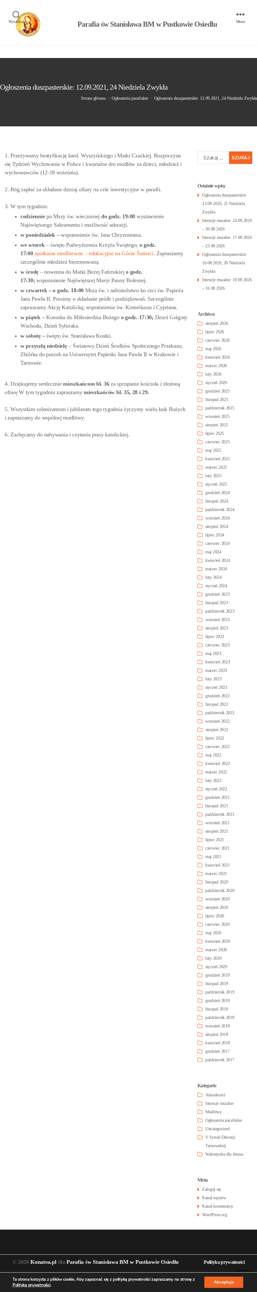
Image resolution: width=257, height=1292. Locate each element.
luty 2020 (213, 958)
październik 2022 (219, 712)
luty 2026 (213, 374)
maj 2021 (213, 856)
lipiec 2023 (214, 636)
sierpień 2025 (216, 425)
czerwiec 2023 (217, 645)
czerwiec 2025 (217, 442)
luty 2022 (213, 780)
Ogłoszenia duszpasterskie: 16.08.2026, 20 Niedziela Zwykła (224, 263)
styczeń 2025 (216, 484)
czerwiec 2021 (217, 848)
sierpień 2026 (216, 323)
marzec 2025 (216, 467)
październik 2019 (219, 992)
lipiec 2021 (214, 839)
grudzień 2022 (217, 695)
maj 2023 (213, 653)
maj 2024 (213, 552)
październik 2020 (219, 890)
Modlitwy (213, 1112)
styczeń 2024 (216, 585)
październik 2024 (219, 509)
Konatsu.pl (43, 1262)
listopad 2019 (216, 983)
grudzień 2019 (217, 975)
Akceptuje (224, 1282)
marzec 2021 (216, 873)
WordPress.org (214, 1214)
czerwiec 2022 (217, 746)
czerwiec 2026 (217, 340)
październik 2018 (219, 1017)
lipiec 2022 (214, 738)
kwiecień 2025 (217, 458)
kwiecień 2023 (217, 662)
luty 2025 (213, 475)
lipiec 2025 (214, 433)
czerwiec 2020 (217, 924)
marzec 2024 (216, 569)
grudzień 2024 (217, 492)
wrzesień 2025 (217, 416)
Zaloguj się (211, 1189)
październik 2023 (219, 611)
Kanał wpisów (214, 1197)
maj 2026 (213, 348)
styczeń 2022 (216, 789)
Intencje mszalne (219, 1103)
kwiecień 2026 (217, 357)
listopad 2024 (216, 501)
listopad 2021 (216, 806)
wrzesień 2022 (217, 721)
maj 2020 (213, 933)
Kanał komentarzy (217, 1206)
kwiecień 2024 (217, 560)
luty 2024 (213, 577)
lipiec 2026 (214, 332)
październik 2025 (219, 408)
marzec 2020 (216, 949)
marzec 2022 (216, 772)
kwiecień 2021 (217, 865)
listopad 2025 (216, 399)
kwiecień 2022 (217, 763)
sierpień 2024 (216, 526)
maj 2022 (213, 755)
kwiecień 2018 (217, 1043)
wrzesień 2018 (217, 1026)
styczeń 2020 (216, 966)
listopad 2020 (216, 882)
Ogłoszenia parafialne (223, 1120)
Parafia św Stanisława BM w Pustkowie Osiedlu (122, 1262)
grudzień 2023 (217, 594)
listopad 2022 (216, 704)
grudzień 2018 (217, 1000)
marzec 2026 (216, 365)
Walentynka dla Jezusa (224, 1154)
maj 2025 (213, 450)
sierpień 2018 (216, 1034)
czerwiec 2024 (217, 543)
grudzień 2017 (217, 1051)
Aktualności (215, 1095)
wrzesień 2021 (217, 822)
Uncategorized (217, 1128)
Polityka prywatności (224, 1262)
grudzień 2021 (217, 797)
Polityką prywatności (31, 1285)
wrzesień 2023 (217, 619)
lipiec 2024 (214, 535)
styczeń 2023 (216, 687)
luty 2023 (213, 679)
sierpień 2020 (216, 907)
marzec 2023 (216, 670)
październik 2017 (219, 1059)
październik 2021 (219, 814)
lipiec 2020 (214, 916)
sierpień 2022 (216, 729)
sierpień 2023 (216, 628)
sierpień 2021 (216, 831)
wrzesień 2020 (217, 899)
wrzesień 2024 (217, 518)
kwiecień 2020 (217, 941)
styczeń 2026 (216, 382)
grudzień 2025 (217, 391)
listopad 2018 (216, 1009)
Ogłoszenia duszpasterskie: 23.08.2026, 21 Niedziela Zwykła (224, 203)
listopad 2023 (216, 602)
